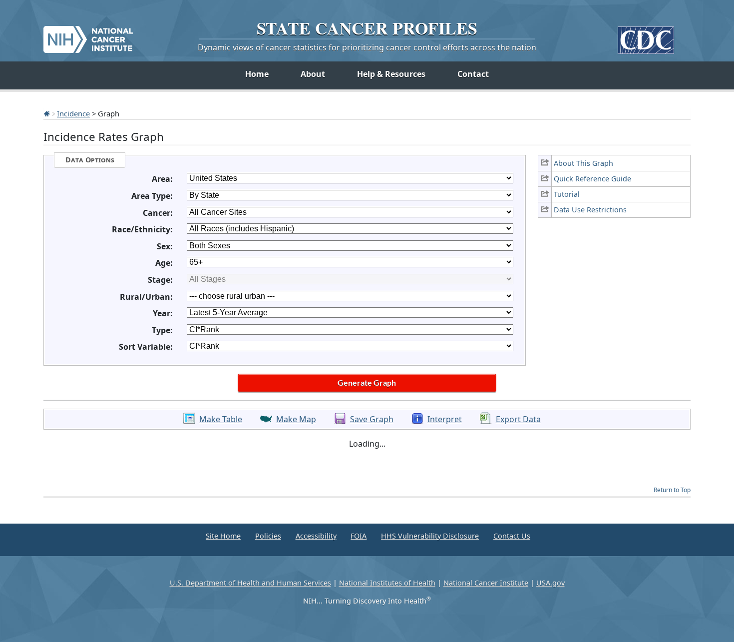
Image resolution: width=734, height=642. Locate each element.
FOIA (359, 536)
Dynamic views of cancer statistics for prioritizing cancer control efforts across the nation (367, 47)
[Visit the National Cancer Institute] (88, 35)
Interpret (444, 419)
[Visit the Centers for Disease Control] (646, 36)
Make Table (220, 419)
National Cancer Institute (485, 583)
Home (257, 73)
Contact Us (511, 536)
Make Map (296, 419)
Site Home (223, 536)
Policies (268, 536)
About (313, 73)
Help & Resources (391, 73)
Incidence (73, 113)
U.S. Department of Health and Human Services (250, 583)
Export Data (518, 419)
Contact (473, 73)
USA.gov (550, 583)
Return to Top (672, 490)
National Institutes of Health (387, 583)
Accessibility (316, 536)
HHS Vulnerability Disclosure (430, 536)
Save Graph (371, 419)
